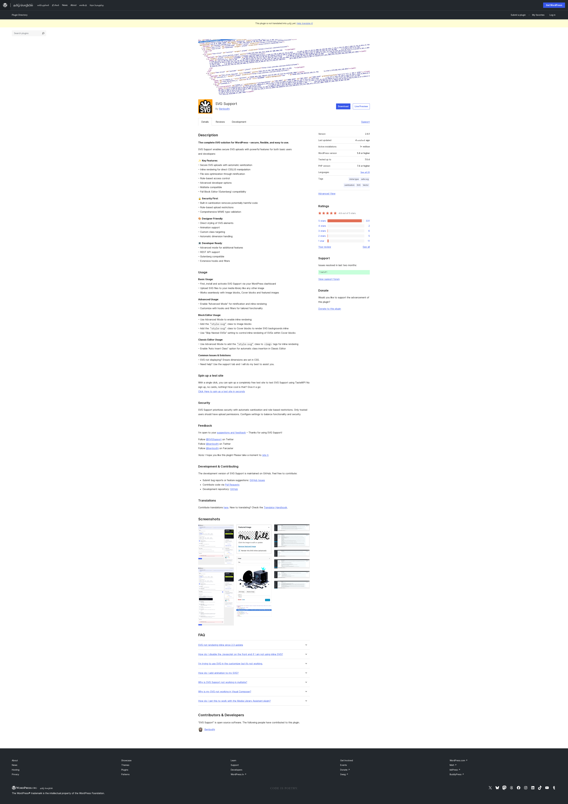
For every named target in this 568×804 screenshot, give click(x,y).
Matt (453, 765)
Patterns (125, 774)
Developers (236, 769)
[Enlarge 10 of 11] (305, 574)
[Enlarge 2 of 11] (229, 571)
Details (205, 121)
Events (343, 765)
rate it (265, 455)
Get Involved (346, 760)
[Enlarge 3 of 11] (267, 528)
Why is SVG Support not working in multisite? (222, 682)
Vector (366, 185)
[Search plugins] (43, 33)
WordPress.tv (238, 774)
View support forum (329, 279)
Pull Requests (232, 484)
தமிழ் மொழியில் (46, 788)
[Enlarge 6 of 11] (305, 528)
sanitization (349, 185)
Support (365, 121)
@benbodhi (212, 443)
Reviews (220, 121)
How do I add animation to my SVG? (218, 673)
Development (239, 121)
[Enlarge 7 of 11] (305, 537)
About (15, 760)
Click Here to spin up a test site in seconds (221, 391)
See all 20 (365, 172)
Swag (344, 774)
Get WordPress (554, 5)
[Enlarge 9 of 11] (305, 563)
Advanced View (326, 193)
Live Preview (361, 106)
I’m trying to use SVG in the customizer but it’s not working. (230, 663)
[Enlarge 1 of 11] (229, 528)
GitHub (234, 489)
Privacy (15, 774)
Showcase (126, 760)
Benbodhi (224, 108)
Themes (125, 765)
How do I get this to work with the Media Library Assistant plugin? (234, 701)
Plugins (124, 769)
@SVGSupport (214, 439)
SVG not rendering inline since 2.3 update (220, 645)
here (226, 507)
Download (343, 106)
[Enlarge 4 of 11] (267, 560)
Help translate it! (305, 23)
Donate (345, 769)
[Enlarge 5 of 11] (267, 609)
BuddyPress (457, 774)
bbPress (455, 769)
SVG (358, 185)
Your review (324, 246)
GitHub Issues (257, 480)
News (14, 765)
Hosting (15, 769)
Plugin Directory (20, 15)
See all (366, 246)
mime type (354, 179)
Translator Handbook (275, 507)
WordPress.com (459, 760)
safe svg (365, 179)
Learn (233, 760)
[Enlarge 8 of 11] (305, 553)
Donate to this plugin (329, 308)
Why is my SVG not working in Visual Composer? (224, 691)
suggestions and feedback (231, 432)
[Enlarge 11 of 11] (305, 584)
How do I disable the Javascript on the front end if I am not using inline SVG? (240, 654)
